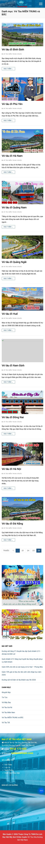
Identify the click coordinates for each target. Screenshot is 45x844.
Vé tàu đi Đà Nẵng (12, 523)
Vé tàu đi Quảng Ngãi (14, 262)
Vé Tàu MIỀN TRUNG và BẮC (12, 54)
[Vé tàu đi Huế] (22, 299)
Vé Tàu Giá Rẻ (7, 707)
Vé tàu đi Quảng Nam (14, 207)
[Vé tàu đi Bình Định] (22, 34)
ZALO (41, 790)
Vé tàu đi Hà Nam (12, 155)
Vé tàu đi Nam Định (13, 365)
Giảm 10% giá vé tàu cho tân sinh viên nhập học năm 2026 (21, 673)
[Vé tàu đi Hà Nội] (22, 454)
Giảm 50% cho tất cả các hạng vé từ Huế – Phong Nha (22, 667)
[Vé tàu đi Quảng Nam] (22, 192)
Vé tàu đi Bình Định (13, 49)
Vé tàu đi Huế (10, 313)
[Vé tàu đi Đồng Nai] (22, 402)
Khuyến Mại (6, 692)
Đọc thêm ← (8, 68)
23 (23, 551)
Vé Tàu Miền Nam (8, 712)
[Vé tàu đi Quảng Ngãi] (22, 247)
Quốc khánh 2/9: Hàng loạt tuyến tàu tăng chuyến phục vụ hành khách (22, 660)
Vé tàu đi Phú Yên (12, 104)
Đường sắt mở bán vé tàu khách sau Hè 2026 (19, 680)
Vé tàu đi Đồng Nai (13, 417)
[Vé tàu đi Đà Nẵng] (22, 508)
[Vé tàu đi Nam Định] (22, 350)
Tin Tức (4, 697)
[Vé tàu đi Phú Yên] (22, 89)
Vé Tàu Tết (6, 723)
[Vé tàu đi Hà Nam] (22, 141)
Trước (6, 551)
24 (28, 551)
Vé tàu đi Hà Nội (11, 469)
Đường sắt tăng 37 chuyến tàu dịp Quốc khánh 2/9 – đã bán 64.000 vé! (21, 652)
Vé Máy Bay (6, 702)
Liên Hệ (7, 767)
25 (33, 551)
